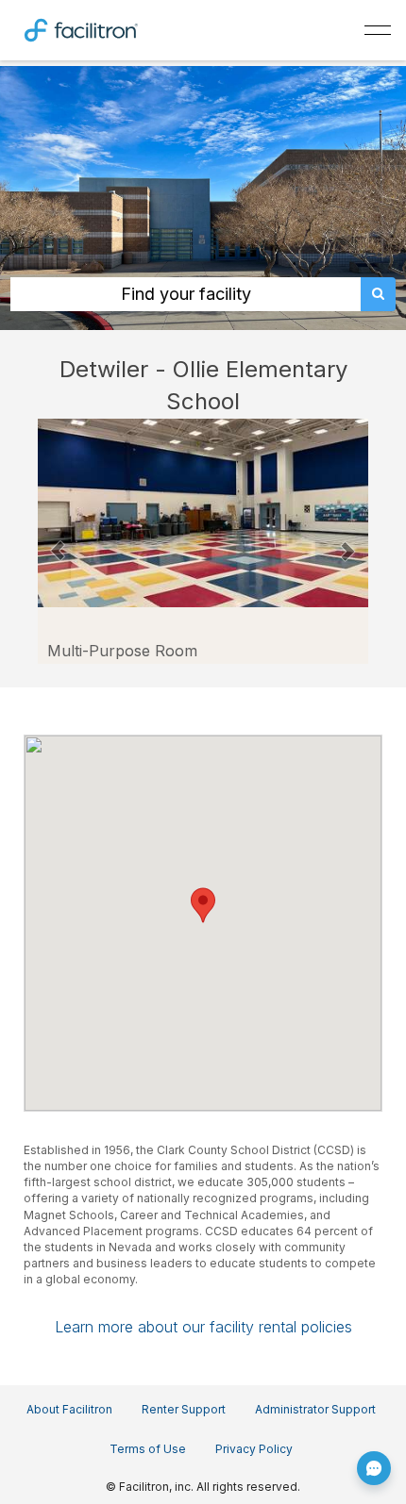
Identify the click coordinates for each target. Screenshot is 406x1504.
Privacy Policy (254, 1449)
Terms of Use (148, 1449)
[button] (58, 541)
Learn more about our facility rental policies (203, 1326)
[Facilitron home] (81, 28)
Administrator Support (315, 1409)
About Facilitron (69, 1409)
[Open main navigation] (377, 30)
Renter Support (184, 1409)
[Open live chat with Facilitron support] (374, 1468)
